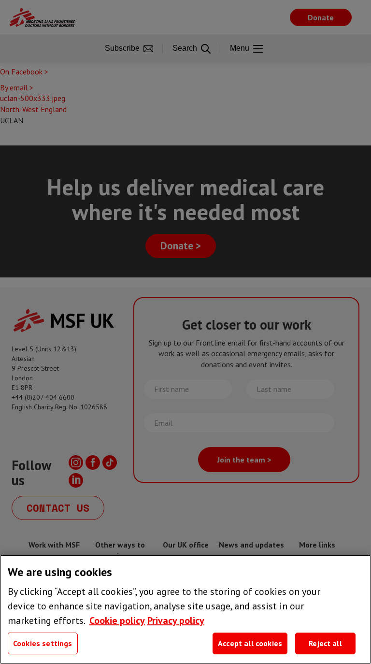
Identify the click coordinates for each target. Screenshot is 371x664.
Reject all (325, 643)
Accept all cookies (250, 643)
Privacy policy (175, 620)
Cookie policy (117, 620)
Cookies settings (42, 643)
